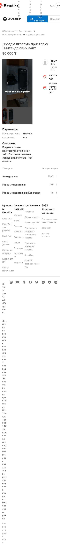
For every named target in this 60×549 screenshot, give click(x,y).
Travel (16, 221)
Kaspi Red (6, 236)
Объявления (14, 19)
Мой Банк (18, 232)
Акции (17, 243)
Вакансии (46, 228)
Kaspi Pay (29, 212)
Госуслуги (18, 248)
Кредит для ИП (32, 223)
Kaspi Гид (18, 262)
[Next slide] (27, 83)
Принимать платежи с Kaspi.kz (30, 246)
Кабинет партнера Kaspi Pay (32, 263)
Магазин (18, 215)
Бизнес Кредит (32, 217)
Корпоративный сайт (4, 533)
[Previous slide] (8, 83)
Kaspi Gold (7, 218)
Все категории (39, 19)
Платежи (18, 226)
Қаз (52, 5)
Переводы (19, 237)
